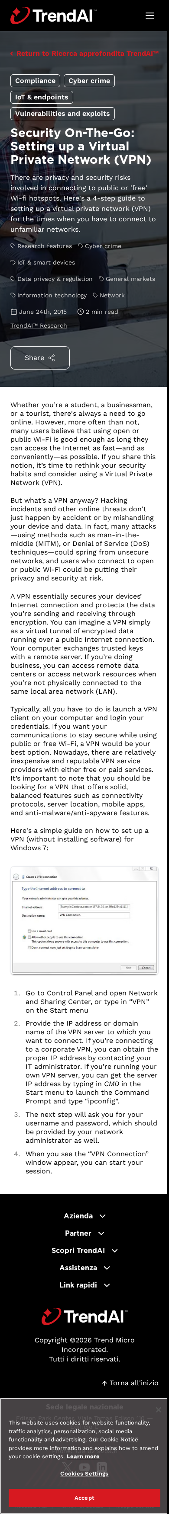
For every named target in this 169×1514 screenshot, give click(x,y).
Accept (84, 1498)
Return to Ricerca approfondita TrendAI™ (87, 53)
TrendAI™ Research (38, 325)
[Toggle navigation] (150, 15)
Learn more (83, 1456)
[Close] (158, 1409)
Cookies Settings (84, 1473)
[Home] (85, 1316)
